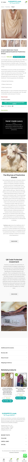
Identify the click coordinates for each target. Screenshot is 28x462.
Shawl (12, 6)
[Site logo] (15, 2)
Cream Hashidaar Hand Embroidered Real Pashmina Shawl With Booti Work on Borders (7, 391)
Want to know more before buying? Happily (14, 103)
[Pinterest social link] (9, 106)
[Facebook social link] (5, 106)
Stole (23, 393)
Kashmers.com (7, 225)
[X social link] (7, 106)
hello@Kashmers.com (6, 429)
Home (2, 6)
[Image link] (9, 414)
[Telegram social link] (13, 106)
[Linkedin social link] (11, 106)
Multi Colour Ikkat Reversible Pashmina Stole (20, 390)
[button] (25, 24)
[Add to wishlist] (11, 374)
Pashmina (7, 6)
